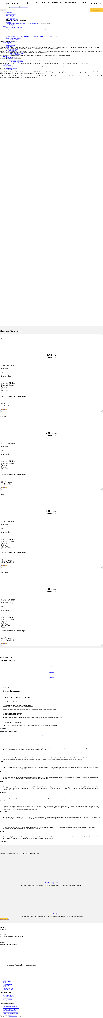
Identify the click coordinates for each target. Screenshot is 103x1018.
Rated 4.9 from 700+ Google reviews (46, 36)
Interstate (5, 26)
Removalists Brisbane (11, 15)
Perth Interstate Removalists (9, 1010)
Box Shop (8, 22)
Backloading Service (8, 988)
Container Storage (51, 914)
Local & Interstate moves (57, 2)
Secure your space (4, 919)
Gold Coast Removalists (9, 1000)
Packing (5, 982)
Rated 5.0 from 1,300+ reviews (18, 36)
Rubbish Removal (7, 984)
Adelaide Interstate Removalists (10, 1012)
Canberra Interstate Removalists (10, 1013)
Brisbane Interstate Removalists (10, 1009)
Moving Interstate (7, 981)
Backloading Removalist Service (14, 39)
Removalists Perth (10, 18)
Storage (5, 56)
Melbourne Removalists (8, 996)
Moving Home (6, 978)
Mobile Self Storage (8, 989)
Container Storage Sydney (15, 60)
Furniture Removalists (8, 986)
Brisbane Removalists (8, 998)
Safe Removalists (13, 1016)
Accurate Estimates (38, 2)
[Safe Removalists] (18, 7)
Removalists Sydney (11, 14)
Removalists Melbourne (11, 16)
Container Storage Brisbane (15, 62)
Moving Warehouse (10, 45)
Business (51, 672)
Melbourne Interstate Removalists (11, 1008)
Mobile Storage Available (78, 2)
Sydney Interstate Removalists (10, 1006)
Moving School (9, 46)
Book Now (4, 409)
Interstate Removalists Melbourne (14, 27)
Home (51, 666)
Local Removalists (7, 12)
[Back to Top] (1, 1017)
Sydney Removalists (8, 995)
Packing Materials (13, 24)
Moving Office (9, 43)
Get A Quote (96, 10)
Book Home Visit (10, 66)
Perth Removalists (7, 999)
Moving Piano (6, 985)
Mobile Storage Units (51, 882)
